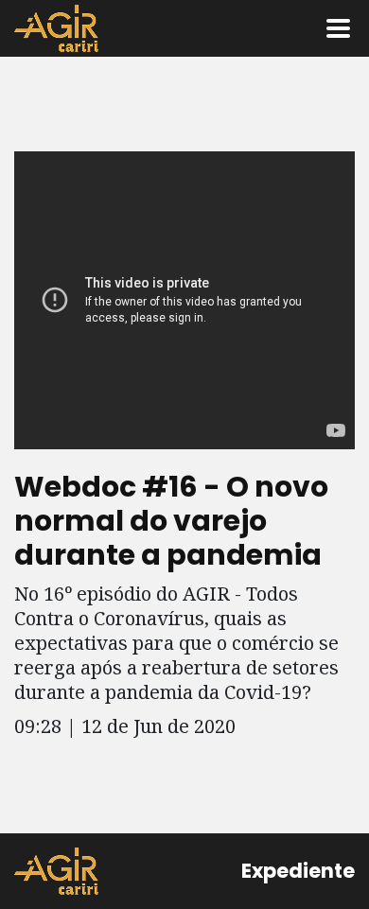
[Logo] (56, 28)
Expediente (298, 870)
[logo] (56, 871)
